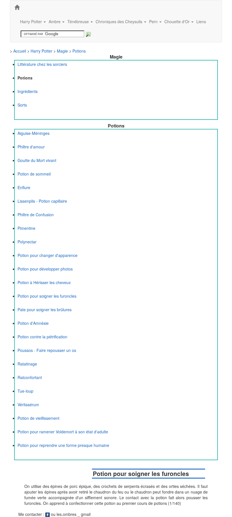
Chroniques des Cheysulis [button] (119, 21)
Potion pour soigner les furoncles (47, 296)
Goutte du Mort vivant (37, 160)
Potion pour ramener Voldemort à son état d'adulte (63, 431)
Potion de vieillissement (38, 418)
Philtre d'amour (31, 147)
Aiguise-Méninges (34, 133)
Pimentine (26, 228)
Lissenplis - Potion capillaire (42, 201)
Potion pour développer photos (45, 269)
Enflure (24, 187)
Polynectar (27, 242)
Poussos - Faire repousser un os (47, 350)
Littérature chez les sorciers (42, 64)
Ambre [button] (55, 21)
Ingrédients (28, 91)
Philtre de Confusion (36, 214)
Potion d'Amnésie (33, 323)
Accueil (19, 51)
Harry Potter (41, 51)
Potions (79, 51)
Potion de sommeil (34, 174)
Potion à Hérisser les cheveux (44, 282)
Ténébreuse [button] (78, 21)
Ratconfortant (30, 377)
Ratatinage (27, 364)
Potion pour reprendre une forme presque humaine (63, 445)
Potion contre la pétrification (42, 336)
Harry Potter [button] (31, 21)
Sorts (22, 105)
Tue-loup (25, 391)
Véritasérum (28, 404)
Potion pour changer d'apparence (48, 255)
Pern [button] (154, 21)
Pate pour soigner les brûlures (45, 309)
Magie (62, 51)
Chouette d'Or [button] (177, 21)
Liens (201, 21)
